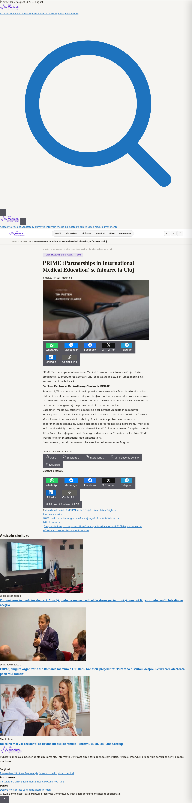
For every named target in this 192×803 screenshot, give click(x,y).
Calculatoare (50, 13)
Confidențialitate (31, 789)
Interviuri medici (55, 227)
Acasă (3, 13)
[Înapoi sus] (4, 799)
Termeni (46, 789)
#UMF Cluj (83, 510)
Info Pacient (14, 13)
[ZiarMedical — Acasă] (9, 9)
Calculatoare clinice (76, 227)
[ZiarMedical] (16, 233)
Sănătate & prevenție (33, 227)
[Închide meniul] (23, 221)
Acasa (14, 241)
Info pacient (71, 233)
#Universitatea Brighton (103, 510)
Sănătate (26, 13)
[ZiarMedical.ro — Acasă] (11, 752)
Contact (17, 789)
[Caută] (96, 206)
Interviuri (37, 13)
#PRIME (72, 510)
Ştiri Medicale (25, 241)
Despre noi (6, 789)
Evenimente (71, 13)
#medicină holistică (56, 510)
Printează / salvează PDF (63, 504)
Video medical (96, 227)
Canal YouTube (55, 781)
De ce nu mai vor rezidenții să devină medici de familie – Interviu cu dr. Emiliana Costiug (61, 744)
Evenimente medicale (34, 781)
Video (61, 13)
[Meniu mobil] (3, 212)
